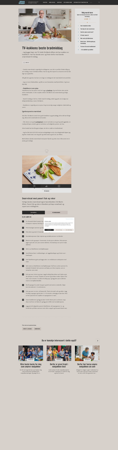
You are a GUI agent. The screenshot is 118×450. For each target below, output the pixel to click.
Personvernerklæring (69, 219)
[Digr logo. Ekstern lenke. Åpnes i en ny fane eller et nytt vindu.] (45, 220)
